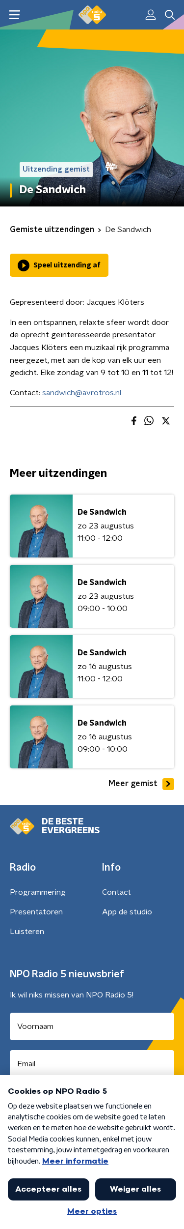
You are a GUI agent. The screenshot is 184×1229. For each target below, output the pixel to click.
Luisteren (27, 932)
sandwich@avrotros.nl (81, 393)
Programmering (38, 892)
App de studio (127, 912)
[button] (14, 15)
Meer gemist (133, 784)
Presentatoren (36, 912)
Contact (116, 892)
